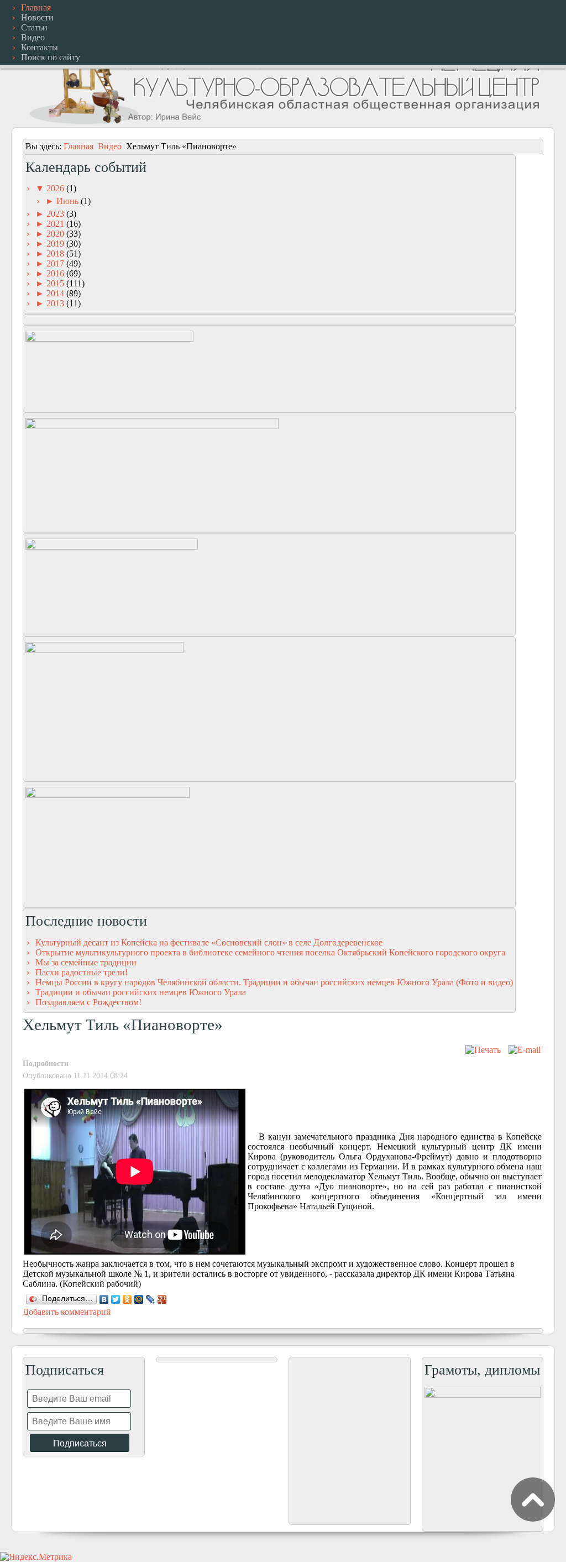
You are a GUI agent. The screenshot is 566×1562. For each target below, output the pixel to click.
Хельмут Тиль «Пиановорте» (123, 1024)
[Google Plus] (162, 1299)
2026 (56, 188)
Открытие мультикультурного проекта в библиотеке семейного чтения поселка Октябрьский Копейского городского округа (270, 952)
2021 (56, 223)
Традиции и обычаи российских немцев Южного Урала (140, 992)
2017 (56, 263)
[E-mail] (525, 1049)
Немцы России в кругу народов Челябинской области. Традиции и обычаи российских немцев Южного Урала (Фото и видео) (274, 982)
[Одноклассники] (127, 1299)
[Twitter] (116, 1299)
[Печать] (483, 1049)
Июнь (68, 201)
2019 (56, 243)
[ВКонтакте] (104, 1299)
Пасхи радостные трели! (81, 972)
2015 (56, 283)
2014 (56, 293)
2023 (56, 213)
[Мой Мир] (139, 1299)
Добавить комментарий (67, 1312)
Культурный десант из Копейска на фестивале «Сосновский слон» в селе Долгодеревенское (208, 942)
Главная (78, 146)
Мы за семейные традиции (86, 962)
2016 (56, 273)
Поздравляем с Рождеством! (88, 1002)
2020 (56, 233)
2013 (56, 303)
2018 (56, 253)
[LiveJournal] (150, 1299)
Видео (110, 146)
